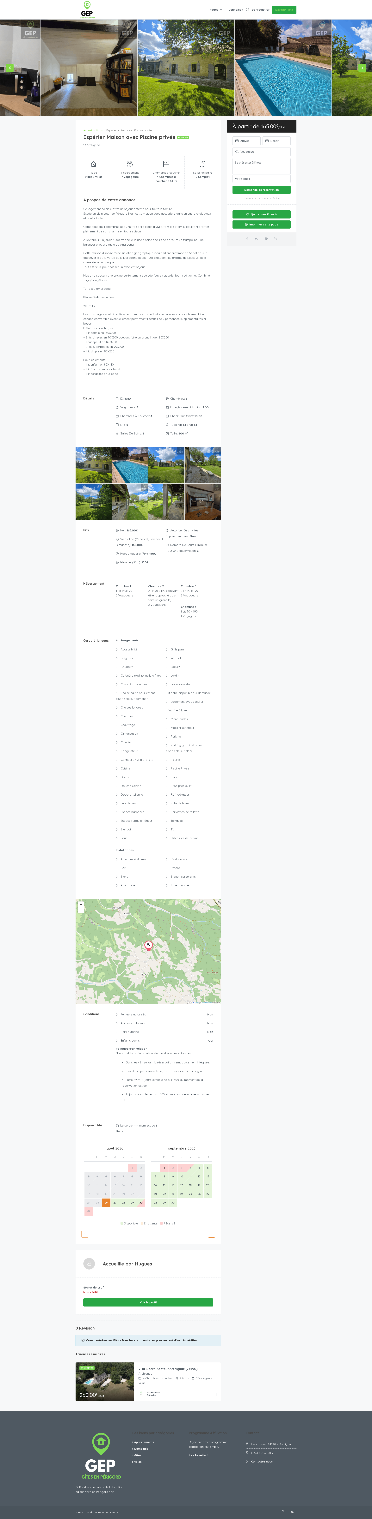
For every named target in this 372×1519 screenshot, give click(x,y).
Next (362, 68)
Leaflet (196, 1003)
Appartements (144, 1442)
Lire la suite (197, 1455)
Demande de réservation (261, 190)
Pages (214, 9)
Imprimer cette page (263, 224)
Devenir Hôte (284, 10)
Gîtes (137, 1455)
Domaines (141, 1448)
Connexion (236, 9)
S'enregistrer (260, 9)
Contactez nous (262, 1461)
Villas (137, 1462)
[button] (148, 945)
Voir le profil (148, 1302)
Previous (10, 68)
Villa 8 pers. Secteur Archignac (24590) (168, 1369)
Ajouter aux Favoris (263, 214)
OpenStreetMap (207, 1003)
